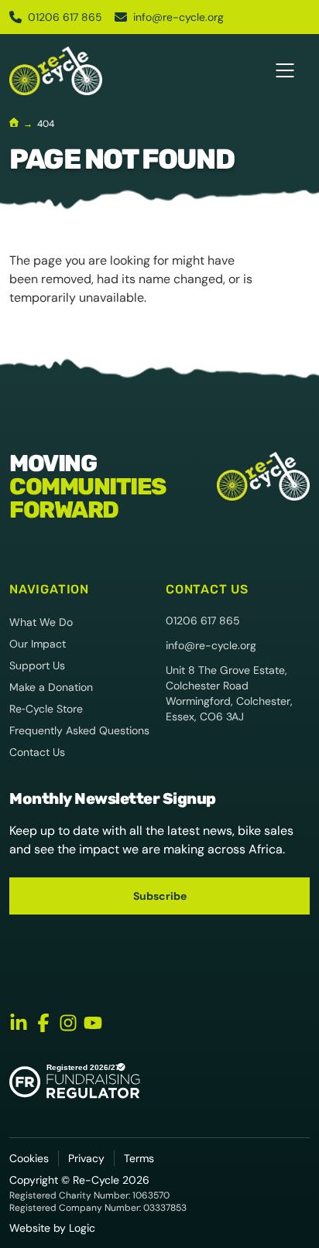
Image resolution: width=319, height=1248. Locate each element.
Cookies (29, 1158)
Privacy (86, 1158)
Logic (82, 1228)
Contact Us (37, 752)
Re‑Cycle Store (46, 709)
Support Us (37, 665)
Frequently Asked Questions (79, 730)
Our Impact (37, 644)
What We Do (41, 622)
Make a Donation (51, 687)
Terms (139, 1158)
